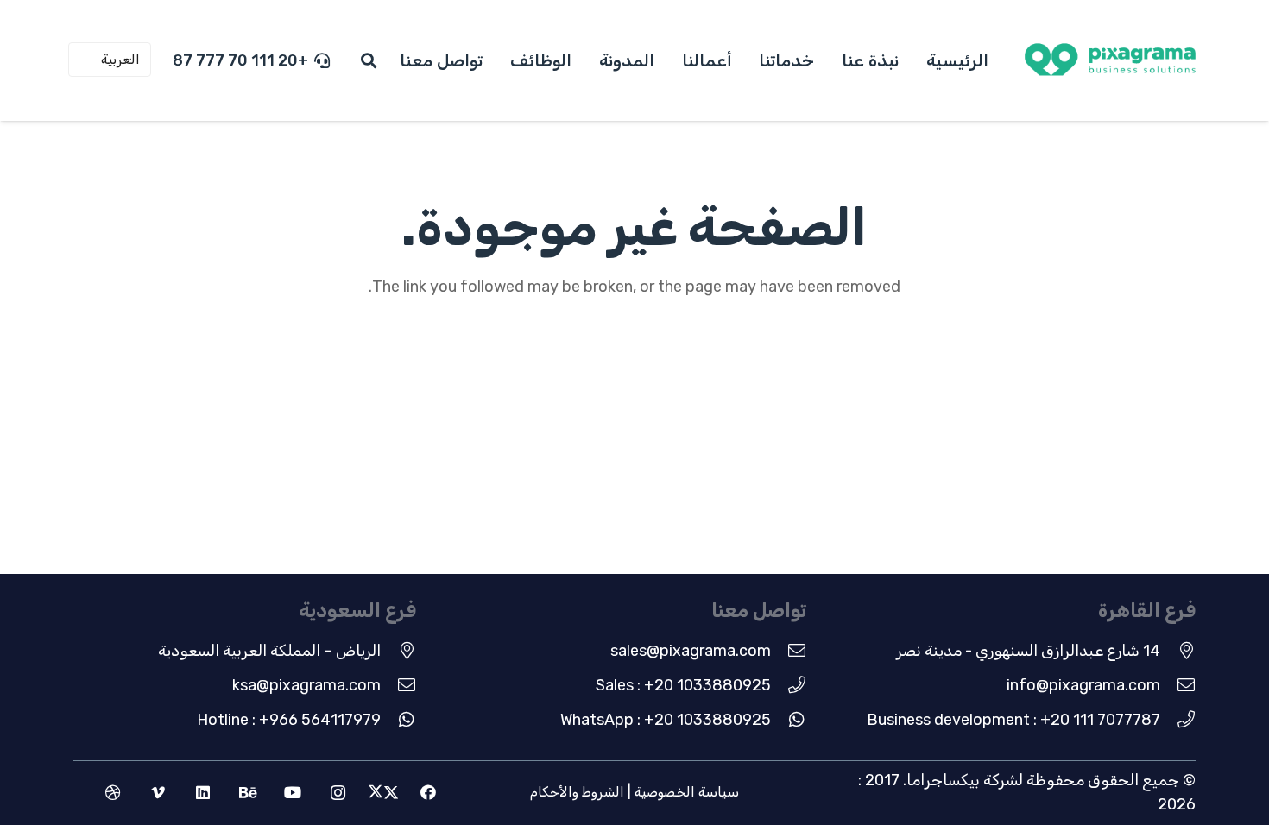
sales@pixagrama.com (690, 650)
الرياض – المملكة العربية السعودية (269, 650)
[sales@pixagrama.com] (788, 650)
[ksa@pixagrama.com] (398, 685)
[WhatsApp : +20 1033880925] (788, 719)
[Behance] (248, 792)
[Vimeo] (157, 792)
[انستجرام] (338, 792)
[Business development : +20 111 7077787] (1178, 719)
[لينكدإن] (202, 792)
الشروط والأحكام (577, 792)
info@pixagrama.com (1083, 685)
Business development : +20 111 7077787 (1013, 719)
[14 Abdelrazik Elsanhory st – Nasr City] (1178, 650)
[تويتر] (382, 792)
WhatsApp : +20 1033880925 (665, 719)
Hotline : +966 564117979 (289, 719)
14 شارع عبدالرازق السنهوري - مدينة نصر (1028, 650)
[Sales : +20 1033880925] (788, 685)
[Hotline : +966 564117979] (398, 719)
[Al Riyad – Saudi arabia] (398, 650)
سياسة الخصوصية (686, 792)
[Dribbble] (112, 792)
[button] (369, 60)
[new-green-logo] (1110, 61)
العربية (120, 59)
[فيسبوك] (427, 792)
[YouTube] (293, 792)
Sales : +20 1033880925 (683, 685)
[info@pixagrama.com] (1178, 685)
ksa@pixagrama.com (306, 685)
